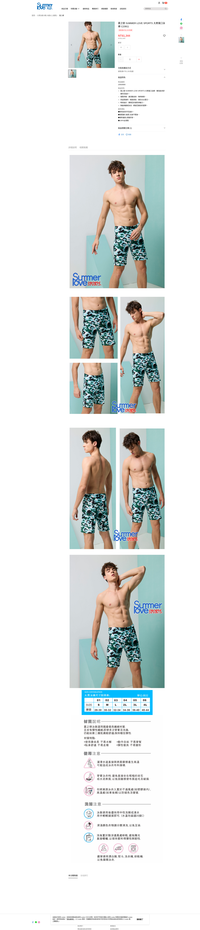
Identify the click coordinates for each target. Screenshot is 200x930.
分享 (122, 134)
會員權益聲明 (114, 929)
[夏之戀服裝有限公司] (44, 6)
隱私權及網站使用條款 (84, 929)
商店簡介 (80, 926)
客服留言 (113, 926)
